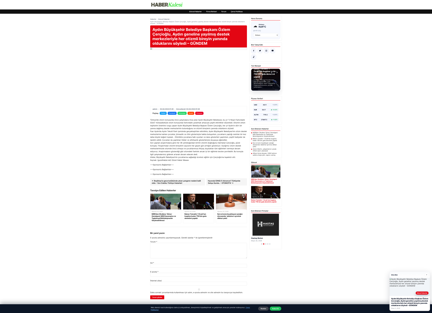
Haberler (153, 19)
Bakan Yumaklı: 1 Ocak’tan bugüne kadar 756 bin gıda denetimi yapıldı (265, 139)
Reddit (191, 113)
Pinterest (199, 113)
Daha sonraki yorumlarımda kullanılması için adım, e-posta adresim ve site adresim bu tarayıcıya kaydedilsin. (196, 292)
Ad (152, 263)
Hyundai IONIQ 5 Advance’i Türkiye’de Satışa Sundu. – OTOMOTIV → (224, 182)
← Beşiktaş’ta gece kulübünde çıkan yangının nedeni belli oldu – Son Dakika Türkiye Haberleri (176, 182)
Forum (223, 11)
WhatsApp (182, 113)
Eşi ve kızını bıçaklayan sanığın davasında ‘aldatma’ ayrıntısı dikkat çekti (265, 144)
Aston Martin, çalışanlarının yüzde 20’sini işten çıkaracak (264, 150)
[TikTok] (253, 57)
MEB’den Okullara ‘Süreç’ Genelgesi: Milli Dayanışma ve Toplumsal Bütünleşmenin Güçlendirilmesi (265, 134)
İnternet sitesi (156, 280)
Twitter (163, 113)
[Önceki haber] (272, 72)
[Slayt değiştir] (261, 244)
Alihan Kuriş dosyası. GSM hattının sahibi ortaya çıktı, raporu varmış (265, 154)
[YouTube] (272, 50)
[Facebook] (253, 50)
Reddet (263, 309)
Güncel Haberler (195, 11)
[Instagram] (266, 50)
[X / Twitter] (260, 50)
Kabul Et (275, 309)
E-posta (154, 272)
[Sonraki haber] (277, 72)
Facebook (172, 113)
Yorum (153, 242)
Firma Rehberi (211, 11)
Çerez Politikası (237, 11)
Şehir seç (257, 30)
